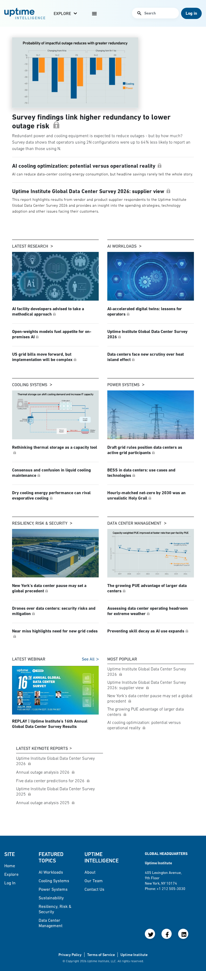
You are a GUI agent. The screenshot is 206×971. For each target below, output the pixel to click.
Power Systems (123, 384)
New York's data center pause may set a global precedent (149, 698)
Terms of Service (101, 955)
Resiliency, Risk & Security (39, 523)
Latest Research (30, 246)
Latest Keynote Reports (42, 748)
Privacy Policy (70, 955)
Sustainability (51, 897)
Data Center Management (134, 523)
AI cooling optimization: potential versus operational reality (144, 725)
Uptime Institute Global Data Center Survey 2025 (55, 791)
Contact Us (94, 889)
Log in (10, 882)
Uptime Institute (134, 955)
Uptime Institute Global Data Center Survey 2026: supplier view (146, 685)
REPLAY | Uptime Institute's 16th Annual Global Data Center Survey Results (49, 724)
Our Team (93, 880)
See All (88, 659)
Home (9, 865)
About (89, 872)
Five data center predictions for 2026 (51, 780)
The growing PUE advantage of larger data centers (145, 712)
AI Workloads (122, 246)
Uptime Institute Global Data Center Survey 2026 (146, 671)
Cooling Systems (29, 384)
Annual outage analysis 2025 (43, 802)
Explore (62, 13)
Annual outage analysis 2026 (43, 772)
